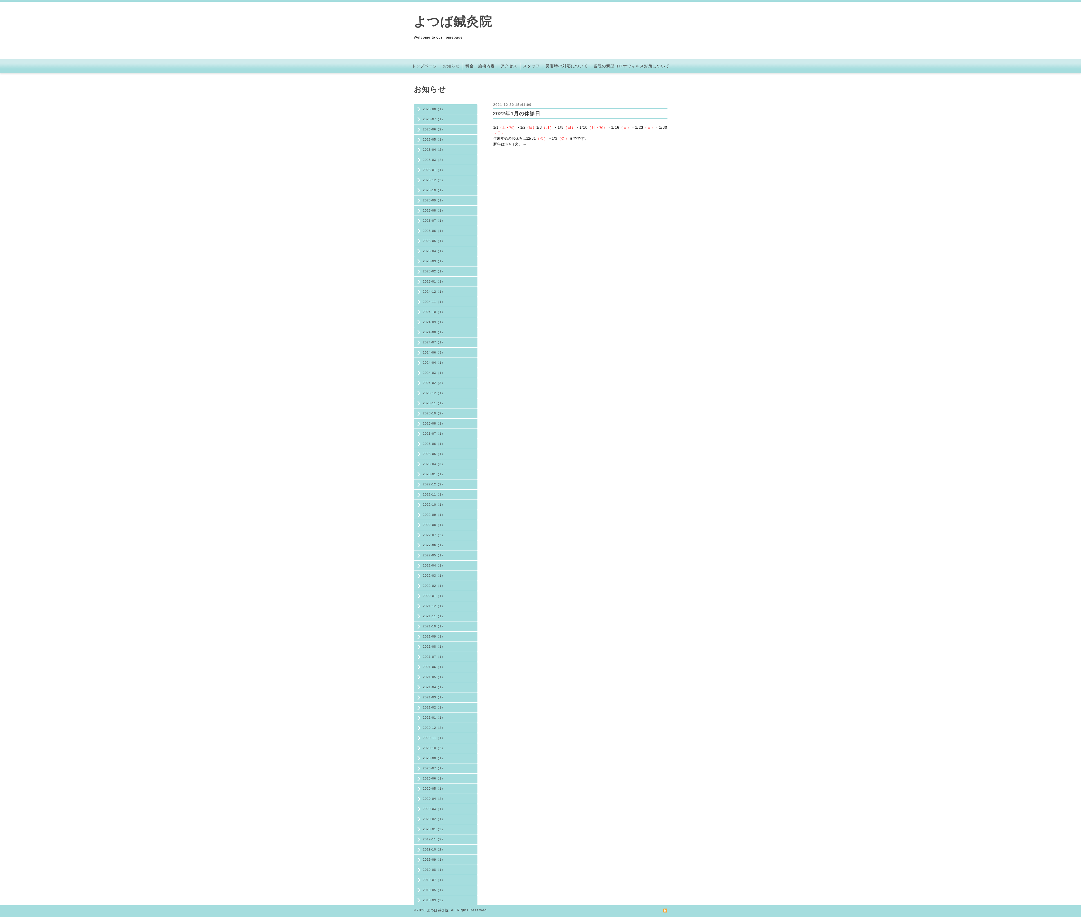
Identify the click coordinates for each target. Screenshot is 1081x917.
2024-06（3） (434, 352)
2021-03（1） (434, 697)
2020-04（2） (434, 798)
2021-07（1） (434, 656)
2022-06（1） (434, 545)
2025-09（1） (434, 200)
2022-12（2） (434, 484)
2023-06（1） (434, 443)
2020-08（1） (434, 758)
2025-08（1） (434, 210)
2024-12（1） (434, 291)
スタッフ (531, 66)
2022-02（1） (434, 585)
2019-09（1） (434, 859)
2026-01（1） (434, 170)
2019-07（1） (434, 880)
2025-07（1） (434, 220)
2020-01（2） (434, 829)
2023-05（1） (434, 454)
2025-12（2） (434, 180)
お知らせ (451, 66)
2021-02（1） (434, 707)
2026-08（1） (434, 109)
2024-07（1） (434, 342)
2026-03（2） (434, 159)
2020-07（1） (434, 768)
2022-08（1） (434, 525)
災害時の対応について (567, 66)
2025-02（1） (434, 271)
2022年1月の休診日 (516, 113)
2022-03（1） (434, 575)
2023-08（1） (434, 423)
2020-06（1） (434, 778)
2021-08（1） (434, 646)
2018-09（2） (434, 900)
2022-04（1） (434, 565)
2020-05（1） (434, 788)
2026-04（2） (434, 149)
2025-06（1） (434, 230)
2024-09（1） (434, 322)
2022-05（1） (434, 555)
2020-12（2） (434, 727)
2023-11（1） (434, 403)
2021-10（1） (434, 626)
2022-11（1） (434, 494)
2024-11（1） (434, 301)
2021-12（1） (434, 606)
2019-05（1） (434, 890)
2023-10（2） (434, 413)
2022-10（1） (434, 504)
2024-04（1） (434, 362)
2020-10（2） (434, 748)
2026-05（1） (434, 139)
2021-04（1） (434, 687)
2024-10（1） (434, 312)
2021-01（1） (434, 717)
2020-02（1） (434, 819)
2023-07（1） (434, 433)
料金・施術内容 (480, 66)
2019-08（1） (434, 869)
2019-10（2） (434, 849)
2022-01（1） (434, 596)
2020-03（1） (434, 809)
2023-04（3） (434, 464)
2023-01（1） (434, 474)
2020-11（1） (434, 738)
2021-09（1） (434, 636)
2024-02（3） (434, 383)
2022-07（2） (434, 535)
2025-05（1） (434, 241)
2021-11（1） (434, 616)
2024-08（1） (434, 332)
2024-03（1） (434, 372)
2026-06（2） (434, 129)
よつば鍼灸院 (453, 21)
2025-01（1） (434, 281)
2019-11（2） (434, 839)
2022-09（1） (434, 514)
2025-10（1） (434, 190)
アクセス (509, 66)
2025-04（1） (434, 251)
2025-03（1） (434, 261)
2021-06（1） (434, 667)
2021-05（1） (434, 677)
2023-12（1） (434, 393)
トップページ (424, 66)
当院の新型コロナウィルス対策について (631, 66)
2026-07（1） (434, 119)
